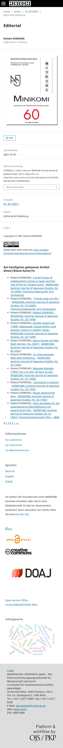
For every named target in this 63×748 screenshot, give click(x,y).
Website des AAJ (19, 514)
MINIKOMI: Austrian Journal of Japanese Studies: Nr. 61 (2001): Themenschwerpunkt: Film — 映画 (34, 414)
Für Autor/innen (13, 445)
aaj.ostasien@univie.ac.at (31, 705)
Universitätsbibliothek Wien (21, 604)
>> (17, 423)
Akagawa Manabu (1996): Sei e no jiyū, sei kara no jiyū (32, 370)
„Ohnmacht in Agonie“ (46, 382)
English (9, 476)
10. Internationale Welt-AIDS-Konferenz (32, 356)
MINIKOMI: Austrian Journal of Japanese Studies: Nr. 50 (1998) (34, 317)
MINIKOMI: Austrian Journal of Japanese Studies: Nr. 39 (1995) (34, 387)
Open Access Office (16, 600)
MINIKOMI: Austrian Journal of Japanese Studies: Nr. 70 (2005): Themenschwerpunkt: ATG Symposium (34, 290)
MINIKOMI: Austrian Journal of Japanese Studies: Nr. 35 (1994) (34, 361)
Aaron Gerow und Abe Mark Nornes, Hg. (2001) (34, 342)
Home (7, 11)
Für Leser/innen (13, 439)
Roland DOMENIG (43, 312)
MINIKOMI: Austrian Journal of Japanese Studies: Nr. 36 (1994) (32, 398)
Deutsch (10, 471)
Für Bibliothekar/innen (17, 450)
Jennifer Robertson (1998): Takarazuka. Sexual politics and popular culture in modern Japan (33, 326)
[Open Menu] (3, 3)
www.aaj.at (20, 709)
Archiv (17, 11)
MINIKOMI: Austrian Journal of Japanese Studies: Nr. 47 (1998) (34, 377)
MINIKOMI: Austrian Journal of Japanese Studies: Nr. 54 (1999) (34, 335)
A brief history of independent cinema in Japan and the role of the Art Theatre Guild (32, 281)
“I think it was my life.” (46, 298)
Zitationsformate (14, 187)
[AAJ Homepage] (10, 670)
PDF (10, 137)
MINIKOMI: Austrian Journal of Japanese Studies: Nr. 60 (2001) (34, 347)
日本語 (9, 481)
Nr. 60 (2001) (31, 11)
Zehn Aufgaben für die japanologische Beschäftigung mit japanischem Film (34, 407)
